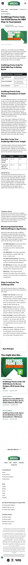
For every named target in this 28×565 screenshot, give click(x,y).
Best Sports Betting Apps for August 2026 (13, 502)
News (3, 484)
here (13, 60)
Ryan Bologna (10, 25)
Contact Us (14, 465)
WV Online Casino (6, 523)
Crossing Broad (6, 470)
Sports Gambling (5, 13)
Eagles (4, 486)
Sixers (3, 491)
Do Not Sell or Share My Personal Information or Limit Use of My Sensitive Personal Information (14, 555)
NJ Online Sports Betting (8, 509)
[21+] (8, 560)
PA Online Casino (6, 517)
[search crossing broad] (25, 3)
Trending (4, 497)
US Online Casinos (7, 514)
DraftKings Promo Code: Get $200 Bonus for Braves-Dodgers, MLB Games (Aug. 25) (14, 385)
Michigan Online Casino (8, 521)
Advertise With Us (13, 449)
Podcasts (21, 462)
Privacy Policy (6, 474)
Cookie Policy (5, 479)
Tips (10, 462)
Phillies (4, 488)
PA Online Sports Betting (8, 505)
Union (3, 495)
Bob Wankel (5, 390)
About (6, 462)
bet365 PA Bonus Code (8, 507)
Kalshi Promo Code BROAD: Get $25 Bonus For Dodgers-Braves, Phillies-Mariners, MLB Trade (13, 400)
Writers (15, 462)
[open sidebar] (3, 3)
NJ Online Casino (6, 519)
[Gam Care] (12, 560)
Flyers (3, 493)
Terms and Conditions (7, 476)
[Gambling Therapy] (18, 560)
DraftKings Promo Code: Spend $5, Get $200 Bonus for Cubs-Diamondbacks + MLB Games (13, 415)
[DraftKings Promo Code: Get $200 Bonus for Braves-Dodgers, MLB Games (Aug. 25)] (14, 367)
